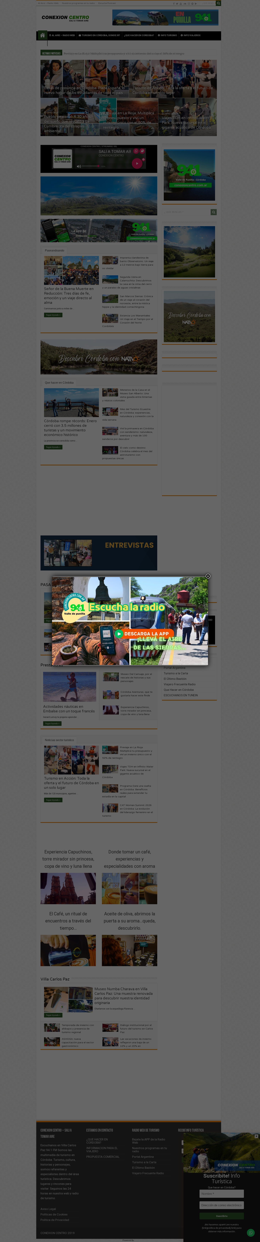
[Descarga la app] (130, 621)
